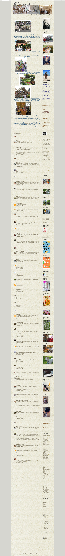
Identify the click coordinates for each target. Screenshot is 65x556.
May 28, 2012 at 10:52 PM (19, 368)
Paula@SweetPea (18, 322)
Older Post (39, 465)
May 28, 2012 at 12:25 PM (19, 342)
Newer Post (15, 465)
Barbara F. (17, 162)
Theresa (17, 233)
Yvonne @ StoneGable (19, 376)
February (45, 537)
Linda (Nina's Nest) (18, 278)
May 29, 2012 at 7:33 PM (19, 418)
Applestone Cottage (27, 123)
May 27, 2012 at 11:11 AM (19, 166)
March (45, 536)
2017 (44, 505)
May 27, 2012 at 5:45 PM (19, 256)
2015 (44, 507)
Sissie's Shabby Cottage (19, 251)
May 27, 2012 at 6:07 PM (19, 261)
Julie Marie (17, 432)
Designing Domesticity (19, 444)
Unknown (17, 283)
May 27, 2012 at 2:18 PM (19, 218)
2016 (44, 506)
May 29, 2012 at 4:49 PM (19, 390)
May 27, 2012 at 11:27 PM (19, 306)
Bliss (17, 175)
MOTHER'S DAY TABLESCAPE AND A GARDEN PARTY (47, 529)
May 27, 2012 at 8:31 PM (19, 291)
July (44, 517)
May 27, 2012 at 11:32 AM (19, 172)
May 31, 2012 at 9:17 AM (19, 455)
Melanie (17, 385)
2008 (44, 543)
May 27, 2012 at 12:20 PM (19, 184)
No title (45, 533)
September (45, 515)
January (45, 538)
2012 (44, 511)
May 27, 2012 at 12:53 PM (19, 205)
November (45, 513)
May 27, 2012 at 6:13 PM (19, 268)
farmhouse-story (18, 203)
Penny (17, 393)
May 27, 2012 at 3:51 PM (19, 224)
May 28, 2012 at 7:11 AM (19, 325)
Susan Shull (17, 345)
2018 (44, 504)
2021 (44, 501)
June (44, 518)
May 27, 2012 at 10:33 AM (19, 154)
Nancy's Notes (18, 426)
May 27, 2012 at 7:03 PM (19, 275)
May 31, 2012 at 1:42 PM (19, 462)
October (45, 514)
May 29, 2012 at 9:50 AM (19, 382)
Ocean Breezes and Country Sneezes (21, 400)
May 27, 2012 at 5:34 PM (19, 244)
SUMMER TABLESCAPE (46, 521)
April (44, 535)
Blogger (41, 553)
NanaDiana (17, 196)
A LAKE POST (46, 527)
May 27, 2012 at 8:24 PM (19, 281)
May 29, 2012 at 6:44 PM (19, 397)
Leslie (17, 246)
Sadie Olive (34, 553)
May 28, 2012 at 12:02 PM (19, 336)
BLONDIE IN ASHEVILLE (46, 526)
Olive (17, 259)
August (45, 516)
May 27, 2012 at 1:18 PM (19, 210)
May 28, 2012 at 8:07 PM (19, 354)
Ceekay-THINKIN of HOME (19, 208)
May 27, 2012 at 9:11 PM (19, 298)
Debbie (17, 140)
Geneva (17, 314)
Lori (16, 371)
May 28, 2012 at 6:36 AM (19, 319)
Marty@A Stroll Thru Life (19, 181)
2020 (44, 502)
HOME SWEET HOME (47, 522)
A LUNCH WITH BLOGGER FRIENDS (47, 524)
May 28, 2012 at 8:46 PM (19, 361)
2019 (44, 503)
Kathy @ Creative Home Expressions (21, 220)
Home (27, 465)
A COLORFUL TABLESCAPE (46, 532)
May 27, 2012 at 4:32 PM (19, 236)
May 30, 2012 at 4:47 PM (19, 446)
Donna (17, 350)
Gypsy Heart (18, 411)
